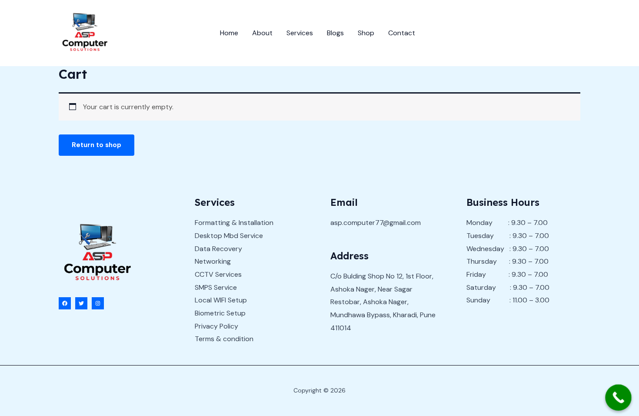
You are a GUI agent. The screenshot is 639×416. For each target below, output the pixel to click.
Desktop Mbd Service (229, 235)
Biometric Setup (220, 313)
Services (299, 32)
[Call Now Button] (618, 397)
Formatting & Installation (234, 222)
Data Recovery (218, 248)
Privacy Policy (216, 326)
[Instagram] (98, 303)
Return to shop (96, 145)
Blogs (335, 32)
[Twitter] (81, 303)
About (262, 32)
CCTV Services (218, 274)
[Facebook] (65, 303)
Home (229, 32)
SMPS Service (216, 287)
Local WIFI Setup (221, 300)
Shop (366, 32)
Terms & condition (224, 338)
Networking (213, 261)
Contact (401, 32)
